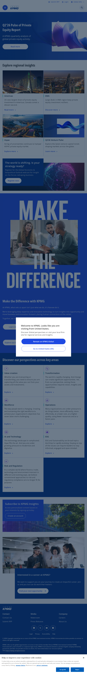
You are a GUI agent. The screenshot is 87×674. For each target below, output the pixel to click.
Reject (77, 669)
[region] (43, 664)
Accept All (63, 669)
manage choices (20, 665)
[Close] (83, 657)
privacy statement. (42, 665)
